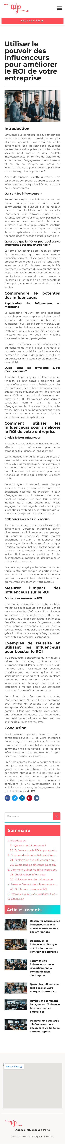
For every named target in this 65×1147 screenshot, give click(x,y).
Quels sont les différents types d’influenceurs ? (36, 864)
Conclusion (17, 898)
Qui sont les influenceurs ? (30, 845)
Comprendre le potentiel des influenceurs (34, 855)
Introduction (18, 840)
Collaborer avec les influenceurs (34, 879)
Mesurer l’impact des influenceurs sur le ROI (34, 884)
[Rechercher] (56, 816)
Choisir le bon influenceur (30, 874)
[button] (59, 8)
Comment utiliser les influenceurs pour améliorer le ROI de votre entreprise (34, 869)
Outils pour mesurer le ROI (31, 889)
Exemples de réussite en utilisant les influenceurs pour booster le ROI (34, 894)
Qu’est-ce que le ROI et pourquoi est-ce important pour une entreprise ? (36, 850)
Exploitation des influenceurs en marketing (36, 860)
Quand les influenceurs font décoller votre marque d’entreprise (45, 988)
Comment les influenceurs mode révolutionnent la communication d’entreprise (42, 968)
